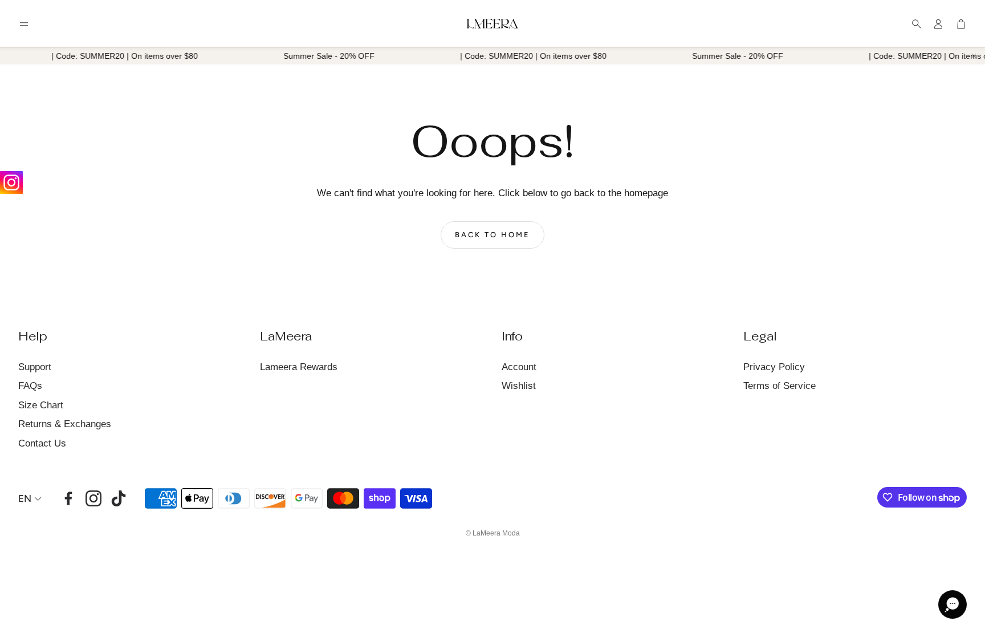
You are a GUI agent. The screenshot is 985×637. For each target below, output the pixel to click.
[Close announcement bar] (973, 55)
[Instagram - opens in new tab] (93, 498)
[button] (24, 24)
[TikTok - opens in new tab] (119, 498)
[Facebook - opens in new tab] (68, 498)
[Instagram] (11, 182)
